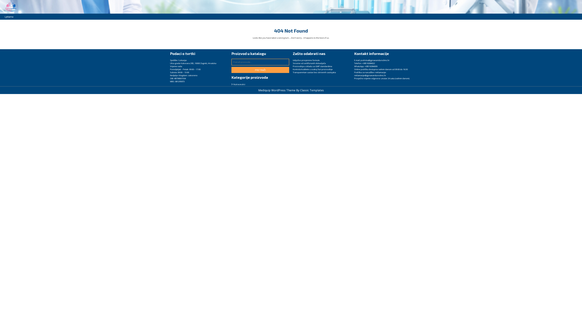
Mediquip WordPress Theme (277, 90)
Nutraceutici (239, 84)
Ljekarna (9, 16)
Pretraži (260, 69)
